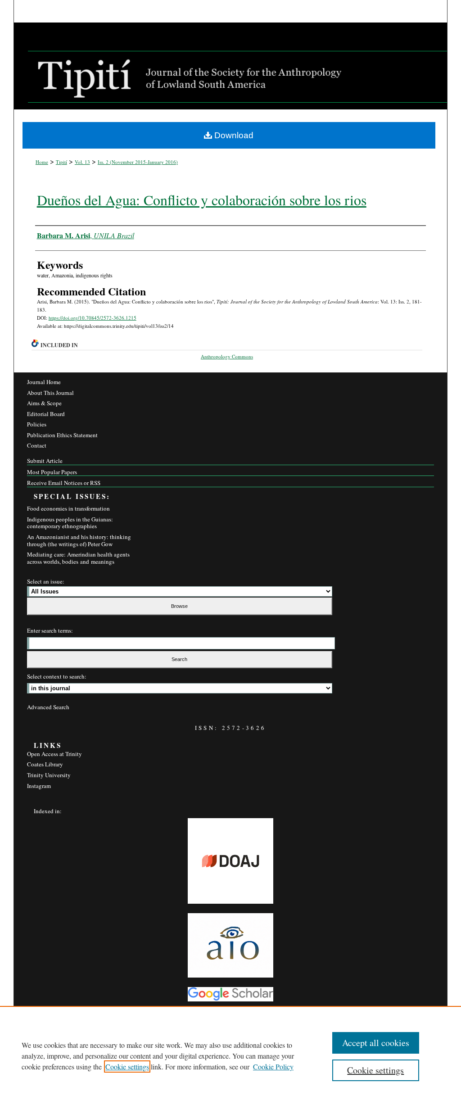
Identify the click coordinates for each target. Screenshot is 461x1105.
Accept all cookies (375, 1043)
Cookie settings (127, 1066)
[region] (230, 1055)
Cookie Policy (273, 1066)
